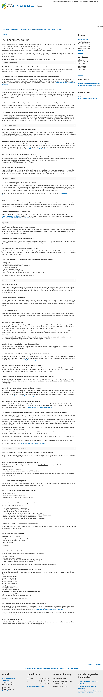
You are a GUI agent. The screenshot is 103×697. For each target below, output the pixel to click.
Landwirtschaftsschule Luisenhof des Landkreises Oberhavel (89, 692)
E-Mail (81, 50)
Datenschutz (84, 1)
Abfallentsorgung (40, 29)
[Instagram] (17, 6)
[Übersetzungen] (100, 1)
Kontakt (61, 1)
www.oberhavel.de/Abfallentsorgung (26, 360)
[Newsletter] (28, 6)
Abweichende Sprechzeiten (35, 686)
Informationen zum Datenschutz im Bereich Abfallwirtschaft (89, 84)
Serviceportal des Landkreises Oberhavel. (43, 149)
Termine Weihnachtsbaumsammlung (87, 97)
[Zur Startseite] (7, 5)
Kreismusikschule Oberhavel (89, 681)
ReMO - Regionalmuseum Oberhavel (87, 687)
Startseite (28, 668)
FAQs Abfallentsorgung (54, 29)
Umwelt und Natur (27, 29)
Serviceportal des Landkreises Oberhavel (16, 218)
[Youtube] (21, 6)
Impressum (75, 1)
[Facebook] (14, 6)
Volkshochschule (85, 684)
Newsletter (67, 1)
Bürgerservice (15, 29)
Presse (55, 1)
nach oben (98, 664)
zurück (90, 664)
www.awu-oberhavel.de (11, 216)
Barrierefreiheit (94, 1)
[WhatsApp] (24, 6)
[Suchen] (99, 6)
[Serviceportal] (31, 5)
